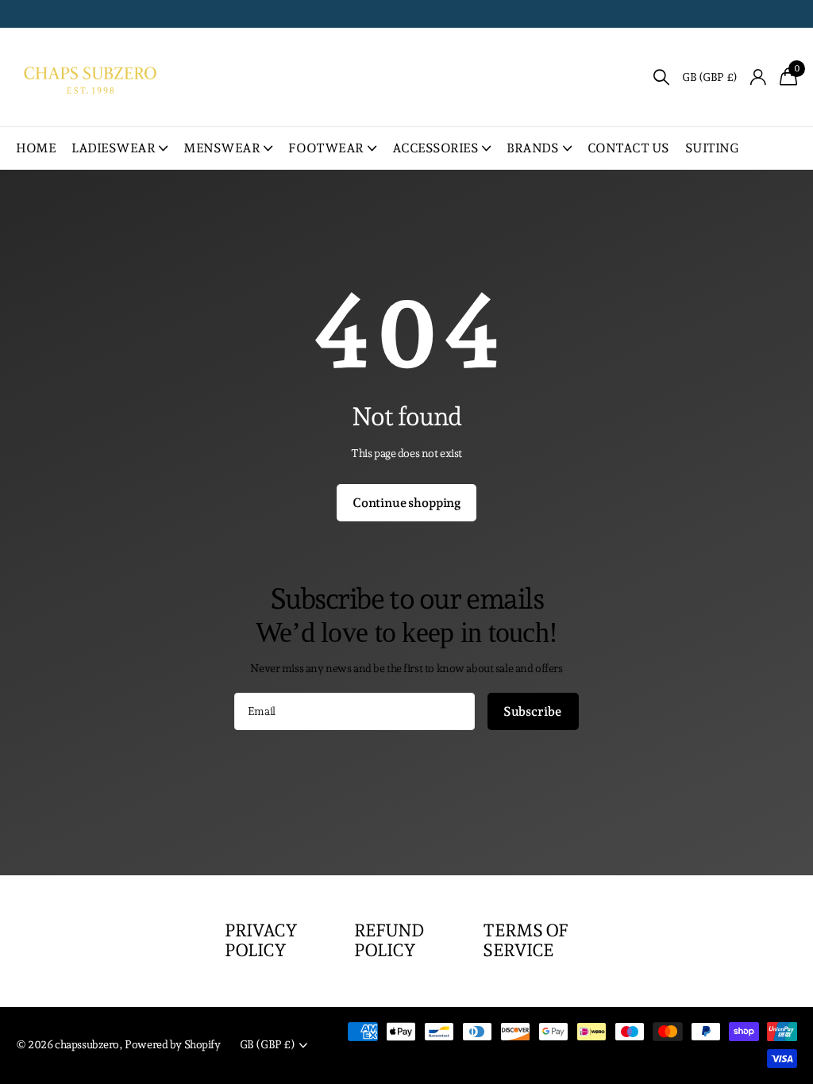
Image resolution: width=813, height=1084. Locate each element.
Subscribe (533, 711)
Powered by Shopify (172, 1044)
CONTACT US (628, 148)
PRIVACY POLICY (261, 940)
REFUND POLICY (389, 940)
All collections (119, 148)
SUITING (712, 148)
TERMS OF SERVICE (525, 940)
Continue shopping (406, 502)
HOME (36, 148)
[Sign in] (758, 77)
